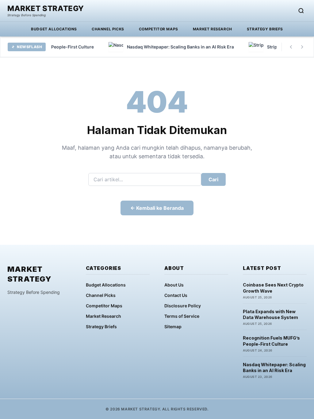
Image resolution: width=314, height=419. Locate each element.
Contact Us (175, 295)
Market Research (212, 29)
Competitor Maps (158, 29)
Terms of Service (181, 316)
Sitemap (173, 326)
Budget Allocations (54, 29)
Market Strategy (45, 8)
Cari (213, 179)
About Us (174, 284)
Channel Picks (108, 29)
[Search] (301, 10)
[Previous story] (291, 47)
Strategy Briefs (265, 29)
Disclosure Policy (182, 305)
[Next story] (302, 47)
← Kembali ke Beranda (157, 208)
